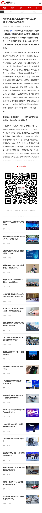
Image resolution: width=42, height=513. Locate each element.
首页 (4, 8)
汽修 (29, 8)
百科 (37, 8)
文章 (12, 8)
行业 (11, 31)
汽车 (13, 3)
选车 (21, 8)
